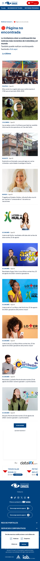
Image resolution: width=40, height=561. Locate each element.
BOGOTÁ (5, 158)
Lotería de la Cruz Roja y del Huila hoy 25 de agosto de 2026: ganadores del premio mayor (19, 308)
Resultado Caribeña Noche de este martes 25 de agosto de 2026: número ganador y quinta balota (18, 380)
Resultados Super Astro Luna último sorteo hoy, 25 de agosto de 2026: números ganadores (19, 272)
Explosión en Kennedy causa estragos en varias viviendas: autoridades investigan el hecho (18, 162)
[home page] (20, 485)
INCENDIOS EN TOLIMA (15, 8)
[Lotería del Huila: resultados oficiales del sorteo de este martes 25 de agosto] (20, 218)
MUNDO (4, 194)
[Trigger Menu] (3, 3)
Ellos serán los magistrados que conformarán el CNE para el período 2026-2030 (18, 90)
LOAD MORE (20, 425)
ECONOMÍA (6, 232)
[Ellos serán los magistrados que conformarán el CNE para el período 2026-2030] (20, 72)
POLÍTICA (5, 86)
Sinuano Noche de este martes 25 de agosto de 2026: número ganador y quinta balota (18, 417)
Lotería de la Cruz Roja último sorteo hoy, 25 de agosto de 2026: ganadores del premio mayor (18, 344)
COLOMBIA (5, 122)
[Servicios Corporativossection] (37, 528)
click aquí (13, 49)
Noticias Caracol (6, 22)
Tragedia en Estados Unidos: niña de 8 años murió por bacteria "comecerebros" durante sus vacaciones (19, 199)
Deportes (27, 538)
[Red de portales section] (37, 523)
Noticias (16, 538)
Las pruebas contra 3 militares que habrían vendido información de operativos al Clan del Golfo (19, 126)
